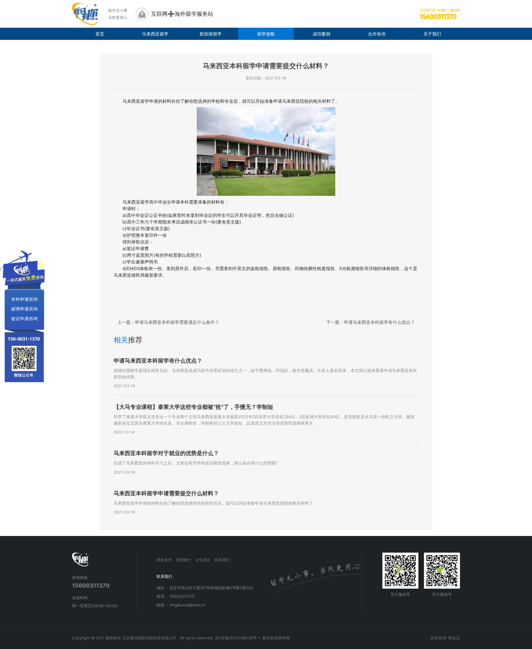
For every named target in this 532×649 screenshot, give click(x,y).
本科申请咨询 (24, 299)
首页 (99, 34)
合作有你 (377, 34)
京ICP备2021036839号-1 (237, 637)
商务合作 (164, 559)
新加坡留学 (211, 34)
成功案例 (321, 34)
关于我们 (432, 34)
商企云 (454, 637)
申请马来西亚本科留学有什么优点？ (370, 322)
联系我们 (222, 559)
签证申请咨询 (24, 318)
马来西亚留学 (155, 34)
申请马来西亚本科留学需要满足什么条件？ (168, 322)
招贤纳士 (183, 559)
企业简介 (203, 559)
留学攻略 (266, 34)
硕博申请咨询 (24, 308)
